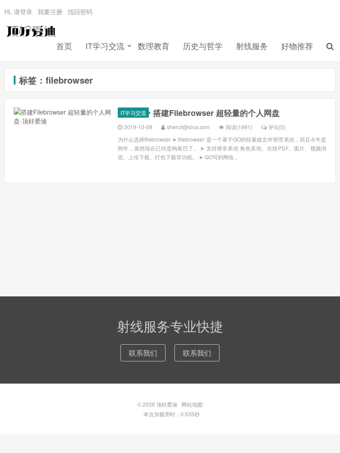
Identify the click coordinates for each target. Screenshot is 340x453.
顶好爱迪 (30, 31)
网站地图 (192, 404)
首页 (64, 45)
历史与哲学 (203, 45)
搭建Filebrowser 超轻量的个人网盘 (216, 113)
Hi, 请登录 (18, 11)
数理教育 (154, 45)
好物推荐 (297, 45)
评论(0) (277, 127)
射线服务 (252, 45)
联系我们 (143, 353)
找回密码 (80, 11)
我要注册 (50, 11)
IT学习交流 (104, 45)
